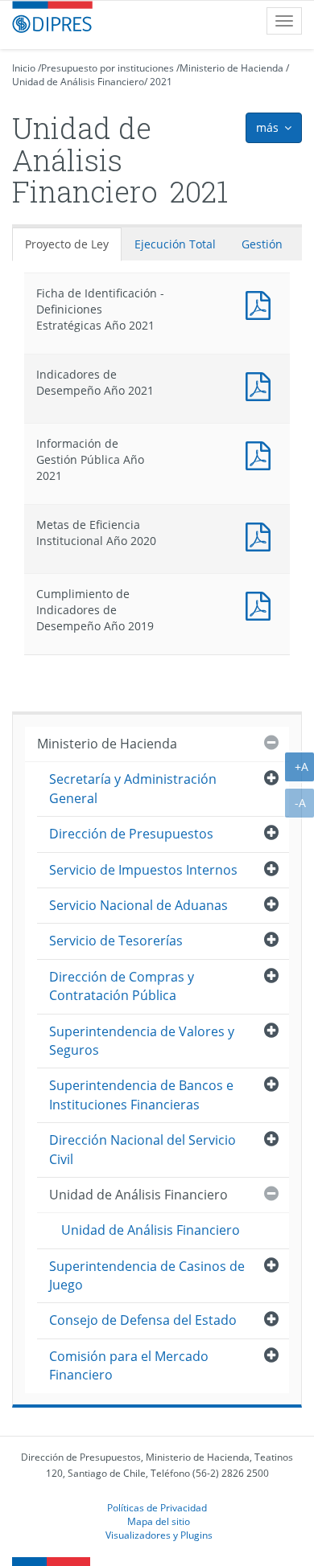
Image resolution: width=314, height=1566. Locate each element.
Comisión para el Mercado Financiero (129, 1365)
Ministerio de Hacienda (231, 68)
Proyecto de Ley (67, 244)
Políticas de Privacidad (157, 1507)
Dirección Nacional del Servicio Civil (142, 1149)
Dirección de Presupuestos (131, 833)
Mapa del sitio (158, 1521)
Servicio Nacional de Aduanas (138, 905)
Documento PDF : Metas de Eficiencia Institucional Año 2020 (262, 535)
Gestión (262, 244)
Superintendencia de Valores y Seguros (141, 1041)
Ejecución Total (175, 244)
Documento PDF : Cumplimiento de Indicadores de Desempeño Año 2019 (262, 604)
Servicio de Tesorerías (116, 940)
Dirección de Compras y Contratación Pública (121, 986)
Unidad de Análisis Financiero (78, 81)
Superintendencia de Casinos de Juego (147, 1275)
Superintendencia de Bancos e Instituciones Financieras (141, 1094)
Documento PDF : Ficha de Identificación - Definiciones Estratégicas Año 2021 (262, 303)
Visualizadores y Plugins (159, 1534)
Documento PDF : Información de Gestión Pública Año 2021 (262, 454)
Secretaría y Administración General (133, 788)
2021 (161, 81)
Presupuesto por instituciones (107, 68)
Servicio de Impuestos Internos (143, 870)
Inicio (23, 68)
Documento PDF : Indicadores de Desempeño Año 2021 (262, 385)
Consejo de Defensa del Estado (143, 1320)
